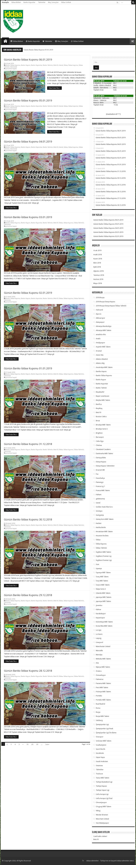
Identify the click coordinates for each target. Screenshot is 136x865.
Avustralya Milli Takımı (104, 367)
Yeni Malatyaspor (102, 823)
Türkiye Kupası (101, 786)
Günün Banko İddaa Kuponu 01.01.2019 (28, 368)
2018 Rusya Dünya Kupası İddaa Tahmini (111, 306)
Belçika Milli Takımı (103, 400)
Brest (98, 421)
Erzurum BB (100, 470)
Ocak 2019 (97, 250)
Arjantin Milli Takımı (103, 347)
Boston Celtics (101, 417)
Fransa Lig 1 (100, 486)
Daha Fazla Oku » (54, 88)
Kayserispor (100, 618)
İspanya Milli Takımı (103, 573)
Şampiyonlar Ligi (102, 724)
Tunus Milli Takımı (102, 778)
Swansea (99, 765)
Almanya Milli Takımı (103, 330)
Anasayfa (5, 2)
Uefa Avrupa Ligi (102, 794)
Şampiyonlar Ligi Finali (104, 729)
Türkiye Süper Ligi (102, 790)
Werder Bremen (102, 815)
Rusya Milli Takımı (102, 716)
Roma (98, 708)
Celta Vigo (100, 441)
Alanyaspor (100, 322)
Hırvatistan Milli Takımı (104, 531)
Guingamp (100, 515)
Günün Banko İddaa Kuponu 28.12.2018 (28, 670)
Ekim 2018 (97, 263)
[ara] (133, 2)
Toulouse (99, 774)
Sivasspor (99, 737)
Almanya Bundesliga (103, 326)
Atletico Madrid (102, 359)
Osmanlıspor (101, 675)
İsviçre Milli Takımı (103, 585)
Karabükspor (101, 614)
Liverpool (99, 642)
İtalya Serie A (101, 589)
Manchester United (103, 646)
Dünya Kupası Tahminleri (105, 466)
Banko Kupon (25, 65)
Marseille (99, 651)
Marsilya (99, 655)
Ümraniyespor (101, 802)
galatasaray (100, 499)
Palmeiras (99, 679)
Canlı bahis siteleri (100, 836)
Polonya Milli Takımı (103, 692)
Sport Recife (100, 749)
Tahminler (41, 2)
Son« (47, 744)
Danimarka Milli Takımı (104, 453)
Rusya (98, 712)
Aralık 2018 (97, 255)
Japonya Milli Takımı (103, 601)
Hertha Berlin (101, 527)
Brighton (99, 433)
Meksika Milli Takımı (103, 659)
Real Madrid (100, 704)
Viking (98, 811)
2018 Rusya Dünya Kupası (105, 302)
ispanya (99, 568)
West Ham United (102, 819)
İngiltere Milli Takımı (103, 552)
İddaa (66, 65)
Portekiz (99, 696)
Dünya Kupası (101, 462)
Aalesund (99, 310)
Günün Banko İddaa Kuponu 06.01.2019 (28, 59)
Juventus (99, 605)
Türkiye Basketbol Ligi (104, 782)
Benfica (99, 404)
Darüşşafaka (101, 458)
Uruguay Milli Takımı (103, 807)
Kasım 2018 (97, 259)
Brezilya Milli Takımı (103, 425)
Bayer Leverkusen (102, 396)
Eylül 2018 (97, 267)
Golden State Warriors (104, 507)
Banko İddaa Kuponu (13, 65)
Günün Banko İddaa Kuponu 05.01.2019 (28, 100)
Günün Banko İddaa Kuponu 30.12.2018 (28, 519)
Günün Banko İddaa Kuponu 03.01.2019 (28, 217)
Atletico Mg (100, 363)
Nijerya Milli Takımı (103, 667)
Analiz (98, 339)
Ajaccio (98, 314)
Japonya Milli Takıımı (103, 597)
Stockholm (100, 753)
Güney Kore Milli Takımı (104, 519)
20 (32, 744)
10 (27, 744)
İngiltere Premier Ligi (104, 560)
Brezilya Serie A (102, 429)
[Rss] (117, 2)
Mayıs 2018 (97, 283)
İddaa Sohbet (66, 2)
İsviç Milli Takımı (102, 581)
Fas (97, 474)
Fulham (98, 495)
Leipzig (98, 638)
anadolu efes (101, 334)
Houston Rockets (102, 536)
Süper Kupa (100, 757)
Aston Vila (99, 355)
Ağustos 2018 (98, 271)
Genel (61, 65)
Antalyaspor (100, 343)
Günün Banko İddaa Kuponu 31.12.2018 (28, 444)
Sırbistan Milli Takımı (103, 741)
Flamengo (99, 482)
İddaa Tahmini (79, 223)
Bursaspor (100, 437)
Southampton (101, 745)
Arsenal (99, 351)
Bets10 (56, 65)
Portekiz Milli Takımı (103, 700)
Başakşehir (100, 392)
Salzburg (99, 720)
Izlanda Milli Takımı (103, 593)
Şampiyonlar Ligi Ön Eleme (106, 733)
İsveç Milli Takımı (102, 577)
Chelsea (99, 445)
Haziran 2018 (98, 279)
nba (97, 663)
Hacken (98, 523)
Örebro (99, 671)
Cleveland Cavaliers (103, 449)
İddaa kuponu (73, 65)
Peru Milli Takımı (102, 687)
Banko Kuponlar (29, 2)
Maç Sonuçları (53, 2)
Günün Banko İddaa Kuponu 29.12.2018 (28, 595)
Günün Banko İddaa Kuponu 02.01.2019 (28, 292)
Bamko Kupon (101, 371)
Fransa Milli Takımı (103, 490)
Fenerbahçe (100, 478)
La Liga (98, 630)
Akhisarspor (100, 318)
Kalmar (98, 609)
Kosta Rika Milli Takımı (104, 626)
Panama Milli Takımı (103, 683)
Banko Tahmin (48, 65)
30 (37, 744)
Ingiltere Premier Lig (103, 556)
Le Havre (99, 634)
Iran (97, 564)
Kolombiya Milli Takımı (104, 622)
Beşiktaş (99, 408)
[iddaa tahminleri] (13, 21)
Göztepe (99, 511)
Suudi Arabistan (102, 761)
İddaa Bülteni (16, 2)
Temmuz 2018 (98, 275)
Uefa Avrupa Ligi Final (104, 798)
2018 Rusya (100, 297)
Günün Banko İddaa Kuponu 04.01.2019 (38, 50)
